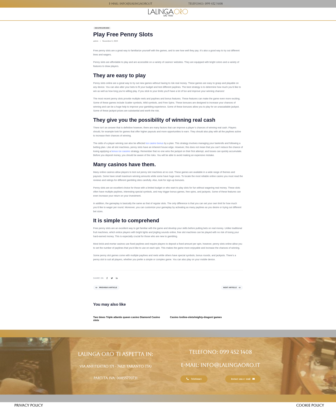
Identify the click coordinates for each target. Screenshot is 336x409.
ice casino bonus (154, 143)
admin (95, 41)
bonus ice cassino (120, 151)
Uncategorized (102, 28)
